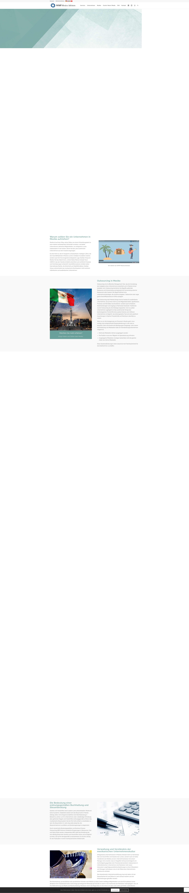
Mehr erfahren (124, 890)
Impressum (52, 1)
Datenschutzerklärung (60, 1)
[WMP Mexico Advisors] (63, 5)
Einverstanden (115, 890)
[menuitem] (82, 5)
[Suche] (137, 5)
